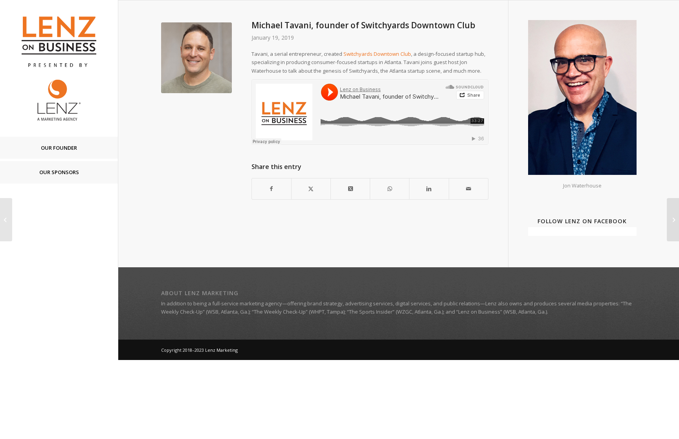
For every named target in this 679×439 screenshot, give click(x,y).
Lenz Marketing (221, 350)
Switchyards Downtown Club (377, 53)
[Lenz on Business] (59, 68)
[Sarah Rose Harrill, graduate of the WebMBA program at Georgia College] (6, 219)
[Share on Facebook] (271, 188)
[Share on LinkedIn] (428, 188)
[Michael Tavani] (196, 57)
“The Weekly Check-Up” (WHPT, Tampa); (299, 311)
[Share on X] (311, 188)
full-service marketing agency (247, 303)
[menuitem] (59, 148)
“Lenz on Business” (479, 311)
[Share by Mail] (468, 188)
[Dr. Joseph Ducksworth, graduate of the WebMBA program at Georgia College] (673, 219)
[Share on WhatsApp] (389, 188)
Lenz (491, 303)
